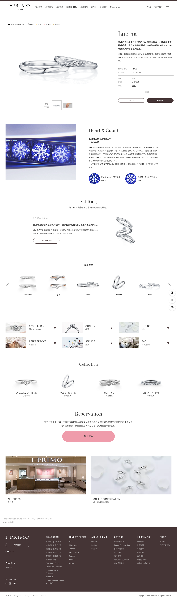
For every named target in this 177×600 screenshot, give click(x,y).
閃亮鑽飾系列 (51, 560)
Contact (8, 596)
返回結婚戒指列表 (17, 24)
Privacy (35, 596)
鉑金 (32, 24)
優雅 (134, 86)
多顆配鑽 (135, 82)
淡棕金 (57, 24)
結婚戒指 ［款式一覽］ (45, 519)
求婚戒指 (49, 542)
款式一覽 (57, 542)
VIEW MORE (46, 241)
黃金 (39, 24)
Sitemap (26, 596)
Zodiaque (49, 577)
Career (43, 596)
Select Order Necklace (54, 567)
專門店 (131, 100)
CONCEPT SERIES (78, 537)
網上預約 (88, 436)
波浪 (134, 78)
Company (17, 596)
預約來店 (160, 100)
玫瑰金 (48, 24)
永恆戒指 (49, 552)
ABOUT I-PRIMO (99, 537)
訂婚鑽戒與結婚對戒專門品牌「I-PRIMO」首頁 (19, 519)
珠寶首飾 (49, 556)
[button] (8, 285)
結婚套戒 (49, 549)
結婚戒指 (49, 545)
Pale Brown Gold (52, 563)
